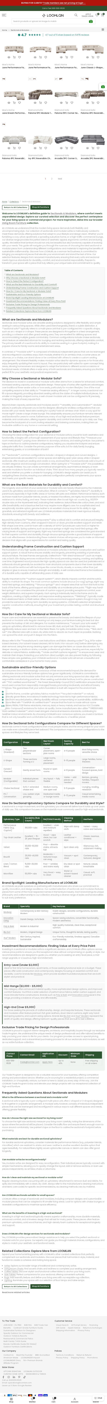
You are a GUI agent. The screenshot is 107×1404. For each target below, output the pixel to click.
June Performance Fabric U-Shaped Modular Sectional (40, 67)
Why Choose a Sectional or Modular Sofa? (25, 278)
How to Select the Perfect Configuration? (25, 281)
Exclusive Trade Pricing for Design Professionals (28, 304)
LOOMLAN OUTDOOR (33, 1371)
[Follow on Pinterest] (19, 1377)
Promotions (92, 1357)
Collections (14, 202)
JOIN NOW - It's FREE (12, 1325)
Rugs (6, 1277)
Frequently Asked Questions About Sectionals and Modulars (33, 307)
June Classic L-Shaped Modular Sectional (93, 67)
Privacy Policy (84, 1330)
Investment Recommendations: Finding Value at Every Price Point (35, 301)
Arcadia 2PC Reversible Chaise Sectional (93, 158)
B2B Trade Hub (41, 1325)
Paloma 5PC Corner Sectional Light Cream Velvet (67, 113)
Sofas (7, 1265)
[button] (3, 698)
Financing (93, 1325)
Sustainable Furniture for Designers (19, 1330)
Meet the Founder (24, 1355)
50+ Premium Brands (32, 1360)
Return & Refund (84, 1355)
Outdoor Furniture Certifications (17, 1346)
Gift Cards (60, 1328)
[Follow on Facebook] (3, 1377)
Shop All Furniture (40, 207)
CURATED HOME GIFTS (13, 1374)
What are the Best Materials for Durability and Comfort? (31, 284)
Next (60, 178)
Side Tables (10, 1274)
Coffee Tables (11, 1271)
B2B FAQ (28, 1325)
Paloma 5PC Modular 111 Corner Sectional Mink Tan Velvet (40, 113)
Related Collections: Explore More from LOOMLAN (28, 311)
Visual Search (62, 1325)
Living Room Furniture (14, 223)
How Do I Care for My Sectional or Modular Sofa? (28, 291)
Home (4, 30)
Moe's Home (8, 64)
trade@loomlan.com (29, 1062)
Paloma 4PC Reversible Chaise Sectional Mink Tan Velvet (93, 113)
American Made (10, 1357)
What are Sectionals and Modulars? (22, 274)
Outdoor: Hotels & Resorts (15, 1336)
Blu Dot (7, 932)
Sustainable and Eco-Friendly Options (23, 294)
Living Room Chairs (13, 1268)
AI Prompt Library (79, 1325)
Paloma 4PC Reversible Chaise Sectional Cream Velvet (14, 158)
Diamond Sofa (35, 110)
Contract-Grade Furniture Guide (28, 1328)
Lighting (8, 1280)
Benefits (7, 1328)
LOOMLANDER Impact (30, 1357)
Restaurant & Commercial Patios (18, 1338)
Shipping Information (65, 1330)
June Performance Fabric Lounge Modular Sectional (14, 67)
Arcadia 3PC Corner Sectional (67, 158)
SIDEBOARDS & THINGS (36, 1374)
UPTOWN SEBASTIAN (12, 1371)
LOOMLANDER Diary (12, 1360)
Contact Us (8, 1355)
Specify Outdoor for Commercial (18, 1333)
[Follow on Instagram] (8, 1377)
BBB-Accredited (42, 1355)
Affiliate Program (11, 1363)
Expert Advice (74, 1328)
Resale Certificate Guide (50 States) (19, 1344)
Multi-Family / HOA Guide (14, 1341)
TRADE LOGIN (87, 16)
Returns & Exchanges (92, 1328)
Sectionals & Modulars (20, 30)
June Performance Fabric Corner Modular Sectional (67, 67)
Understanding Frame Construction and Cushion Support (32, 287)
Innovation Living (8, 919)
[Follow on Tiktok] (24, 1377)
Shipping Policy (78, 1357)
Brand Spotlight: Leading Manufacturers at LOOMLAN (30, 297)
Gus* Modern (10, 938)
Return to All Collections (15, 207)
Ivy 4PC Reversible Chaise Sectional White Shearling (40, 158)
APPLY (88, 14)
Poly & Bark (9, 926)
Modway (7, 912)
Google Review (25, 1385)
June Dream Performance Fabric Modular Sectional (14, 113)
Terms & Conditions (65, 1355)
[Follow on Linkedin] (14, 1377)
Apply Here (47, 1062)
